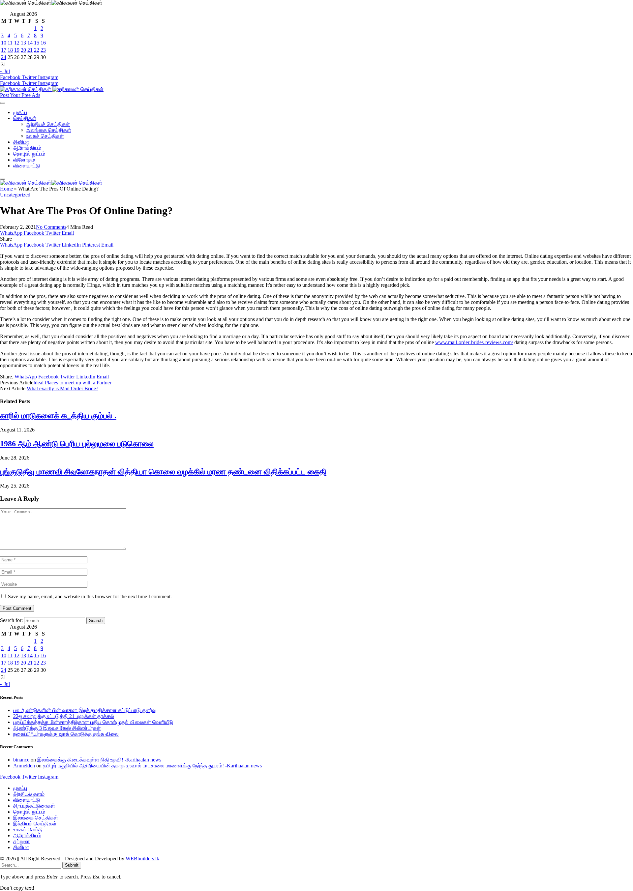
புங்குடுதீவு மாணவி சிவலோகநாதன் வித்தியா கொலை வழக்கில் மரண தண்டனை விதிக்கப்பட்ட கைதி (163, 471)
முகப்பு (20, 112)
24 (3, 57)
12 (16, 42)
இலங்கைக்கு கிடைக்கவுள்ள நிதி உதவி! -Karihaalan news (99, 759)
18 (10, 50)
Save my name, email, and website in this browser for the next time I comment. (90, 596)
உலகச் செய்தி (28, 829)
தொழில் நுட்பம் (29, 154)
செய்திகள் (24, 118)
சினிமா (21, 142)
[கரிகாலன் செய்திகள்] (52, 89)
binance (21, 759)
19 (16, 50)
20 (23, 50)
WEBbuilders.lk (142, 858)
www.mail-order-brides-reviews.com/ (474, 342)
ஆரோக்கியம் (27, 148)
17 (3, 50)
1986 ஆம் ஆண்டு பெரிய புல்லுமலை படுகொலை (77, 443)
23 (43, 50)
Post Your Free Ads (20, 95)
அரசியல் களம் (29, 794)
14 (30, 42)
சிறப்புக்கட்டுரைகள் (34, 806)
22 (36, 50)
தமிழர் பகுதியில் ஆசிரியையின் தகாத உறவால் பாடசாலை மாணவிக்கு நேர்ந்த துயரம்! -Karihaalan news (152, 765)
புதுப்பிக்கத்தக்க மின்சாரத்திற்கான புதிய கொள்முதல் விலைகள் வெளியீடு (93, 722)
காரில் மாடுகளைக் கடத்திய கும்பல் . (58, 415)
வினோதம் (24, 160)
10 (3, 42)
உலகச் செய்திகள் (45, 136)
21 (30, 50)
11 (10, 42)
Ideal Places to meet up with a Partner (72, 382)
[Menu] (2, 103)
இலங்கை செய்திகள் (48, 130)
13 (23, 42)
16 (43, 42)
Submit (71, 865)
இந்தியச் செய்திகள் (48, 124)
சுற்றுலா (21, 841)
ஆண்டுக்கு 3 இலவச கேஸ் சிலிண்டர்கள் (57, 728)
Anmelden (24, 765)
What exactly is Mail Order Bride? (62, 388)
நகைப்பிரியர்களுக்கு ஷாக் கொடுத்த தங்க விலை (66, 734)
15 (36, 42)
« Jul (5, 71)
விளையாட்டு (26, 165)
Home (6, 189)
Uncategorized (15, 194)
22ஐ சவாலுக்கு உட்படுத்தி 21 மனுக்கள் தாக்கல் (63, 716)
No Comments (51, 227)
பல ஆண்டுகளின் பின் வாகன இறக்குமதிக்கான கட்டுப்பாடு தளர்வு (84, 710)
